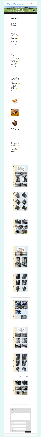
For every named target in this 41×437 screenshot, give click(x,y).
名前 (13, 422)
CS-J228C (21, 159)
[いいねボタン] (11, 21)
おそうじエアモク (11, 3)
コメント (13, 413)
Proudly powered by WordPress (20, 434)
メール (13, 425)
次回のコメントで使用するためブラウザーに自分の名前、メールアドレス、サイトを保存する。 (20, 430)
